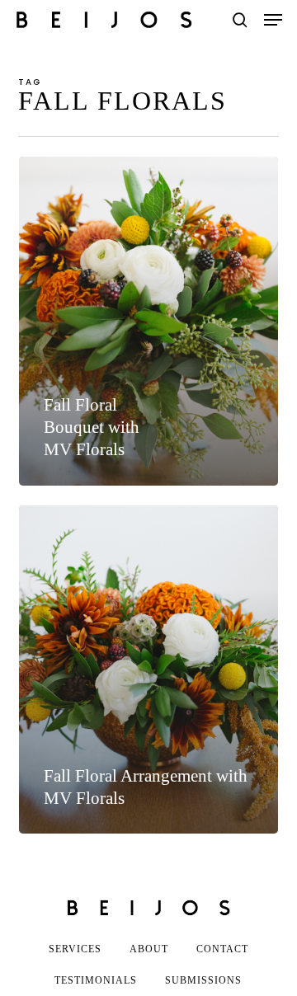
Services (75, 949)
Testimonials (95, 980)
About (149, 949)
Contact (222, 949)
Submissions (203, 980)
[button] (273, 20)
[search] (240, 20)
